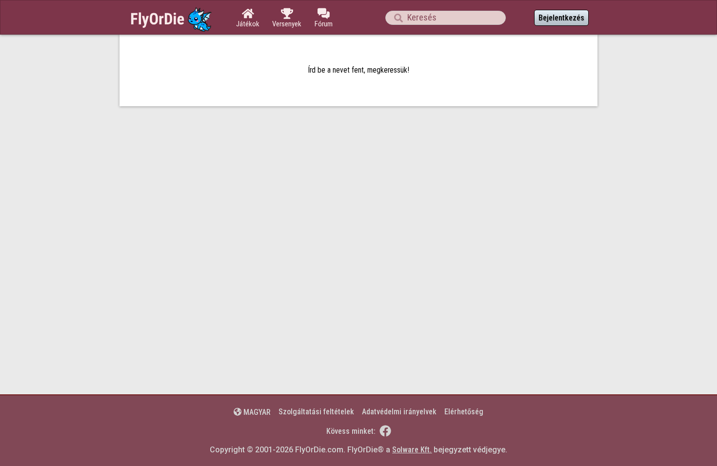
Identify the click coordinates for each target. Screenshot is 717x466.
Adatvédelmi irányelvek (399, 411)
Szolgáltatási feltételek (316, 411)
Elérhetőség (463, 411)
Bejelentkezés (561, 17)
